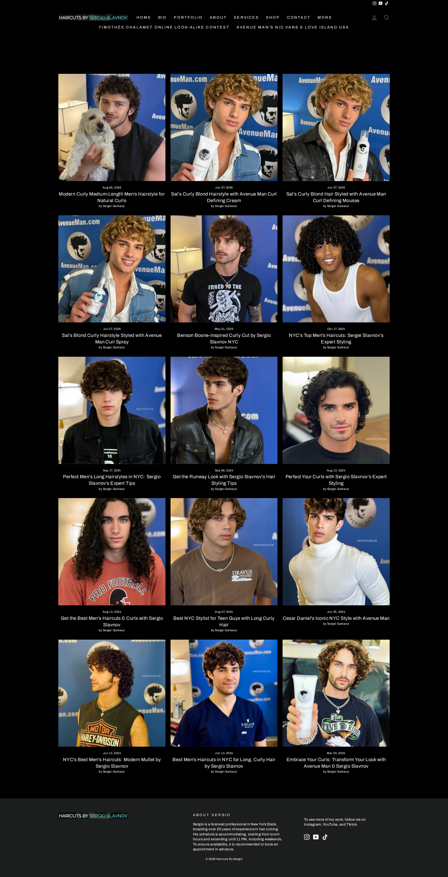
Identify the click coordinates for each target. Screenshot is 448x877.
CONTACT (299, 17)
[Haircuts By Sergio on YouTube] (316, 837)
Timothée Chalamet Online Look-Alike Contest (164, 27)
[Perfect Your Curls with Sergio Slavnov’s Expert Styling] (336, 410)
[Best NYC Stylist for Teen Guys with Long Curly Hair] (224, 551)
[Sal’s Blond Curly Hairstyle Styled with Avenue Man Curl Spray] (111, 269)
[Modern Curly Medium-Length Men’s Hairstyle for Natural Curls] (111, 127)
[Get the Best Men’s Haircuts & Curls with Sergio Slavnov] (111, 551)
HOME (143, 17)
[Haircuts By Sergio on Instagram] (307, 837)
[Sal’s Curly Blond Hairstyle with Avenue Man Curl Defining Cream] (224, 127)
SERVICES (246, 17)
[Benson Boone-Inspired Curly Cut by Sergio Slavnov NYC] (224, 269)
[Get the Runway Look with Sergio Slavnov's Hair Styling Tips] (224, 410)
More (325, 17)
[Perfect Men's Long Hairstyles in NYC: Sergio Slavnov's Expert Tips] (111, 410)
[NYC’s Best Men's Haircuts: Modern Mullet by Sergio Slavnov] (111, 693)
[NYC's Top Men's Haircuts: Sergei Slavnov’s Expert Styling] (336, 269)
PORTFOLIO (188, 17)
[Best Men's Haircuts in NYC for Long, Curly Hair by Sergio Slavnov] (224, 693)
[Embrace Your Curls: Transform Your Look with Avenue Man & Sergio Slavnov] (336, 693)
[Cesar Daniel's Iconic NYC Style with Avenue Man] (336, 551)
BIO (162, 17)
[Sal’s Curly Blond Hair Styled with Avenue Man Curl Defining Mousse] (336, 127)
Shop (273, 17)
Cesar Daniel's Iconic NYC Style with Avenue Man (336, 618)
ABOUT (218, 17)
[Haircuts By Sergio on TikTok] (325, 837)
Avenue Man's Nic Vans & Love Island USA (293, 27)
